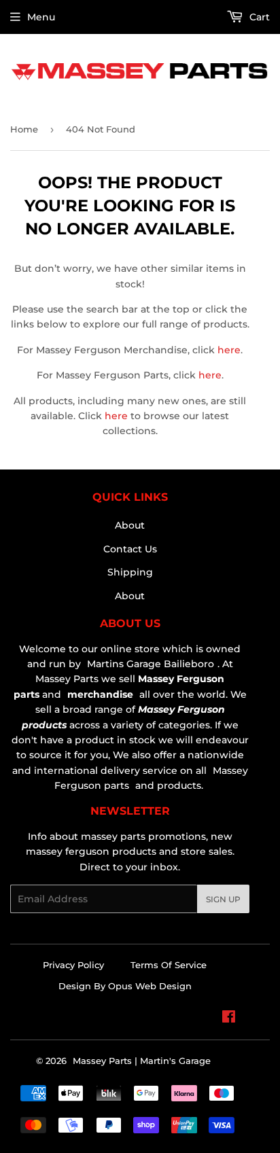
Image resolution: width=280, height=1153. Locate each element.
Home (24, 129)
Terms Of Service (168, 964)
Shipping (130, 572)
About (130, 525)
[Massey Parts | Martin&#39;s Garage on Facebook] (229, 1018)
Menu (41, 17)
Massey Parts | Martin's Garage (142, 1060)
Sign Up (223, 899)
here (229, 350)
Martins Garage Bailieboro (150, 664)
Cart (258, 17)
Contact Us (130, 549)
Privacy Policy (73, 964)
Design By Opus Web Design (125, 985)
